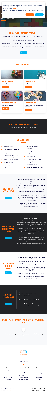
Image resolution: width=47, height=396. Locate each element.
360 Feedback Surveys (24, 373)
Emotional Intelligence (23, 377)
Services (8, 368)
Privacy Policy (34, 388)
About (38, 371)
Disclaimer (43, 390)
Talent (8, 373)
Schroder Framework (23, 379)
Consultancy (8, 379)
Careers (39, 379)
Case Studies (39, 377)
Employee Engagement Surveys (23, 375)
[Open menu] (45, 2)
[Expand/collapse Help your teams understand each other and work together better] (43, 293)
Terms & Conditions (35, 390)
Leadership (8, 375)
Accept (30, 14)
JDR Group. (9, 390)
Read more (5, 87)
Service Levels (42, 388)
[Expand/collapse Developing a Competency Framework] (43, 299)
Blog (39, 375)
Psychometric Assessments (23, 371)
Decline (39, 14)
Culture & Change (8, 377)
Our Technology (38, 373)
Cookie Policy (15, 8)
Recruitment (8, 371)
